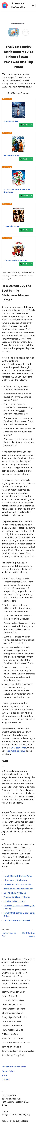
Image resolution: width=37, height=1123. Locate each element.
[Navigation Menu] (33, 5)
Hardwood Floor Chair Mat (14, 987)
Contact (6, 1079)
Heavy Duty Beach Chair (13, 992)
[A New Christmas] (18, 144)
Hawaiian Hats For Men (12, 1038)
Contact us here (18, 747)
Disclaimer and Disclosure (14, 1066)
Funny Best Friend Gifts (12, 1030)
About (5, 1075)
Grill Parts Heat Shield (12, 1025)
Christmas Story (11, 121)
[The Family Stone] (18, 215)
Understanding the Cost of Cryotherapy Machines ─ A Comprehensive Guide (14, 973)
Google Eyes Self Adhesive (14, 1017)
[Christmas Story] (18, 110)
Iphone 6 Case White (12, 1004)
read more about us (15, 751)
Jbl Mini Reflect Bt (10, 996)
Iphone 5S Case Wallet (12, 1013)
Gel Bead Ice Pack (10, 1034)
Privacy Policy (8, 1071)
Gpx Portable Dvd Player (13, 1000)
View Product (27, 125)
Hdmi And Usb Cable (11, 1046)
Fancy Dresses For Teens (13, 1008)
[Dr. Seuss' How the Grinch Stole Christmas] (18, 178)
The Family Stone (11, 226)
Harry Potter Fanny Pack (13, 1055)
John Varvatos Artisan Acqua (16, 1042)
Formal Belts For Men (11, 1021)
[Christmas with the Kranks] (18, 249)
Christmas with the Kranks (15, 260)
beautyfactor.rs (20, 1121)
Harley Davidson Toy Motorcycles (18, 1051)
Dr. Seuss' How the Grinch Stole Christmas (17, 190)
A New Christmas (11, 155)
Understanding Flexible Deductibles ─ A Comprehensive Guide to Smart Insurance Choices (18, 962)
